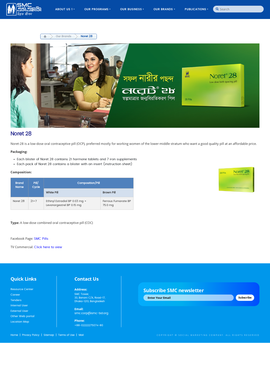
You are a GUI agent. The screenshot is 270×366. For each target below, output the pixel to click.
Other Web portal (22, 316)
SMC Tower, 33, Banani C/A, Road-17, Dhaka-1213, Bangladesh (89, 298)
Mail (81, 335)
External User (19, 311)
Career (15, 294)
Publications (195, 9)
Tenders (16, 300)
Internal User (19, 305)
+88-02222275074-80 (88, 325)
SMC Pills (41, 238)
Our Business (131, 9)
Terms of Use (66, 335)
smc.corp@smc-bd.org (91, 313)
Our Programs (96, 9)
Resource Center (22, 289)
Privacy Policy (30, 335)
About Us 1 (64, 9)
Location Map (20, 321)
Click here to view (48, 247)
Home (14, 335)
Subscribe (245, 297)
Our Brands (163, 9)
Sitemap (49, 335)
